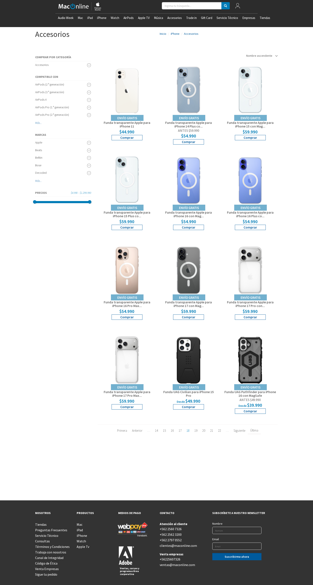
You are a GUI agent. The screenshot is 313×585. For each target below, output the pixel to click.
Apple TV (144, 18)
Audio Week (65, 18)
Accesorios (174, 18)
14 (156, 431)
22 (219, 431)
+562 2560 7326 (171, 529)
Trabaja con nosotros (50, 552)
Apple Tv (83, 546)
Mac (80, 18)
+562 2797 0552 (171, 540)
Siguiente (239, 431)
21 (211, 431)
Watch (115, 18)
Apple (38, 142)
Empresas (248, 18)
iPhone (101, 18)
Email (215, 539)
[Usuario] (237, 6)
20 (203, 431)
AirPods (128, 18)
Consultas (42, 541)
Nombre (217, 524)
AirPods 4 (41, 99)
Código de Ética (46, 563)
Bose (38, 165)
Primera (122, 431)
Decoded (41, 173)
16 (172, 431)
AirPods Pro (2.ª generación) (52, 115)
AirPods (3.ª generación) (49, 92)
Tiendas (265, 18)
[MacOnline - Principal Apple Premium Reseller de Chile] (79, 6)
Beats (38, 150)
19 (195, 431)
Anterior (137, 431)
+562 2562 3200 (171, 534)
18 (188, 431)
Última (254, 430)
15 (164, 431)
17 (180, 431)
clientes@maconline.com (177, 545)
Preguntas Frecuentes (51, 530)
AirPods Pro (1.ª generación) (52, 107)
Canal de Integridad (49, 558)
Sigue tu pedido (46, 574)
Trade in (191, 18)
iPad (90, 18)
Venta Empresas (47, 569)
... (41, 123)
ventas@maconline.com (177, 565)
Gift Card (206, 18)
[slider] (34, 202)
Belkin (38, 157)
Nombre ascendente (259, 56)
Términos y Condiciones (52, 546)
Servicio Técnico (227, 18)
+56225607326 (170, 559)
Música (158, 18)
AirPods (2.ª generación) (49, 84)
